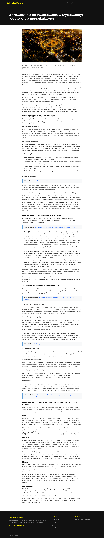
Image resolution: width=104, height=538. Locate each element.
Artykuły (93, 3)
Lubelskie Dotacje (15, 3)
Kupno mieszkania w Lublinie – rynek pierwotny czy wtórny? (49, 181)
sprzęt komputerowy (66, 133)
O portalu (80, 3)
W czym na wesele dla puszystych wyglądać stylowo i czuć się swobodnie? (55, 227)
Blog (87, 3)
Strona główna (71, 3)
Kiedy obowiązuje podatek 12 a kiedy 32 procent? (45, 344)
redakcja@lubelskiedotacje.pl (17, 525)
